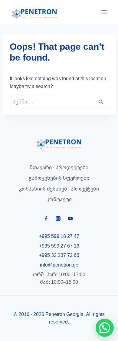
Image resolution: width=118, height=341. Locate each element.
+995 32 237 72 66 (59, 255)
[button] (105, 328)
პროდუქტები (72, 167)
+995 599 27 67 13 (59, 245)
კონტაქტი (59, 199)
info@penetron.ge (59, 264)
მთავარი (41, 167)
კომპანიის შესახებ (43, 188)
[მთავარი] (59, 143)
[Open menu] (104, 12)
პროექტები (85, 188)
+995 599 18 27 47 (59, 236)
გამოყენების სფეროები (59, 178)
